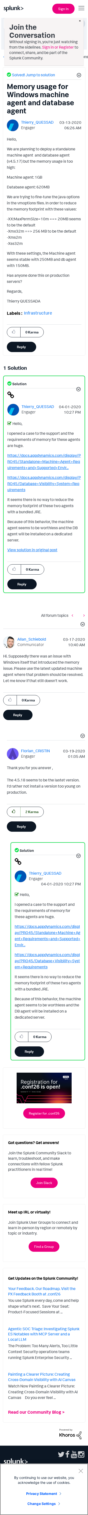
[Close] (80, 1470)
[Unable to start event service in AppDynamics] (83, 615)
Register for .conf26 (44, 1113)
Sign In (63, 9)
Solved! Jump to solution (33, 74)
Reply (21, 347)
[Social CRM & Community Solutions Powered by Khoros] (70, 1433)
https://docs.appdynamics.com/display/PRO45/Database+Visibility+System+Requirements (44, 483)
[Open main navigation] (81, 8)
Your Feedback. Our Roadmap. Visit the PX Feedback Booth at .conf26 (42, 1291)
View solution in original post (32, 549)
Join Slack (44, 1183)
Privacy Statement (41, 1493)
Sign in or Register (58, 47)
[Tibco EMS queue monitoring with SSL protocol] (73, 615)
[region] (44, 1489)
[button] (78, 76)
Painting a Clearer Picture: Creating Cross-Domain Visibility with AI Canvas (42, 1377)
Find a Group (44, 1246)
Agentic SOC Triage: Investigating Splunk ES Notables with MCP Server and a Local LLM (43, 1334)
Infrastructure (38, 313)
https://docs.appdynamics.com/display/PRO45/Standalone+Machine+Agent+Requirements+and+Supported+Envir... (44, 461)
